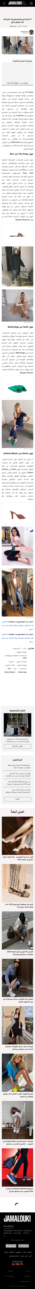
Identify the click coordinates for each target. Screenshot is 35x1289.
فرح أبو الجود (24, 31)
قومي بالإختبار (17, 746)
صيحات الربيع (22, 661)
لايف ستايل (24, 1256)
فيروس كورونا (22, 652)
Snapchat (8, 1233)
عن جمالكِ (11, 1271)
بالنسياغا (23, 669)
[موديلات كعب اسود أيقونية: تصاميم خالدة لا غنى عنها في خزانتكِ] (17, 1025)
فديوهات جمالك (9, 1252)
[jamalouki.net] (17, 3)
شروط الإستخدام (9, 1276)
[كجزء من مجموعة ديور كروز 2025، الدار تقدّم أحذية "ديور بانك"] (17, 883)
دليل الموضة (13, 26)
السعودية (18, 1252)
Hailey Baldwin (9, 672)
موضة (19, 26)
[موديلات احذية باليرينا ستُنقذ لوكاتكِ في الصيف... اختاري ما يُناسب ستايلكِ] (17, 1120)
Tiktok (26, 1233)
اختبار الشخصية (14, 1256)
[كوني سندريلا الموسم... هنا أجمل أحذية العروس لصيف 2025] (17, 836)
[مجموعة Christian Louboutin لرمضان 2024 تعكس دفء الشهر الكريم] (17, 1167)
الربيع (11, 661)
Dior (9, 669)
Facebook (27, 1231)
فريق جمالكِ (27, 1276)
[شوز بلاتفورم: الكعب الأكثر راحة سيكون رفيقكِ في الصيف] (17, 1073)
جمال (24, 1252)
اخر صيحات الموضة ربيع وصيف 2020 (16, 656)
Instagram (8, 1231)
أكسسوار (16, 648)
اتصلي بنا (27, 1271)
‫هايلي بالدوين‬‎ (10, 665)
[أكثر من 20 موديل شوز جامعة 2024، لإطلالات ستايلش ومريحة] (17, 930)
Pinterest (18, 1231)
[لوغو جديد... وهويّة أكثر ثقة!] (17, 72)
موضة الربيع (22, 665)
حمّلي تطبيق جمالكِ (17, 1240)
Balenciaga (22, 672)
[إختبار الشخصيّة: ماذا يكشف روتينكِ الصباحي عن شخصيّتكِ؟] (17, 725)
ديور (15, 669)
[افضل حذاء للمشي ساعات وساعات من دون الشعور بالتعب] (17, 978)
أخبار (30, 1256)
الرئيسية (25, 26)
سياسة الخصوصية (25, 1281)
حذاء (25, 648)
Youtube (17, 1233)
